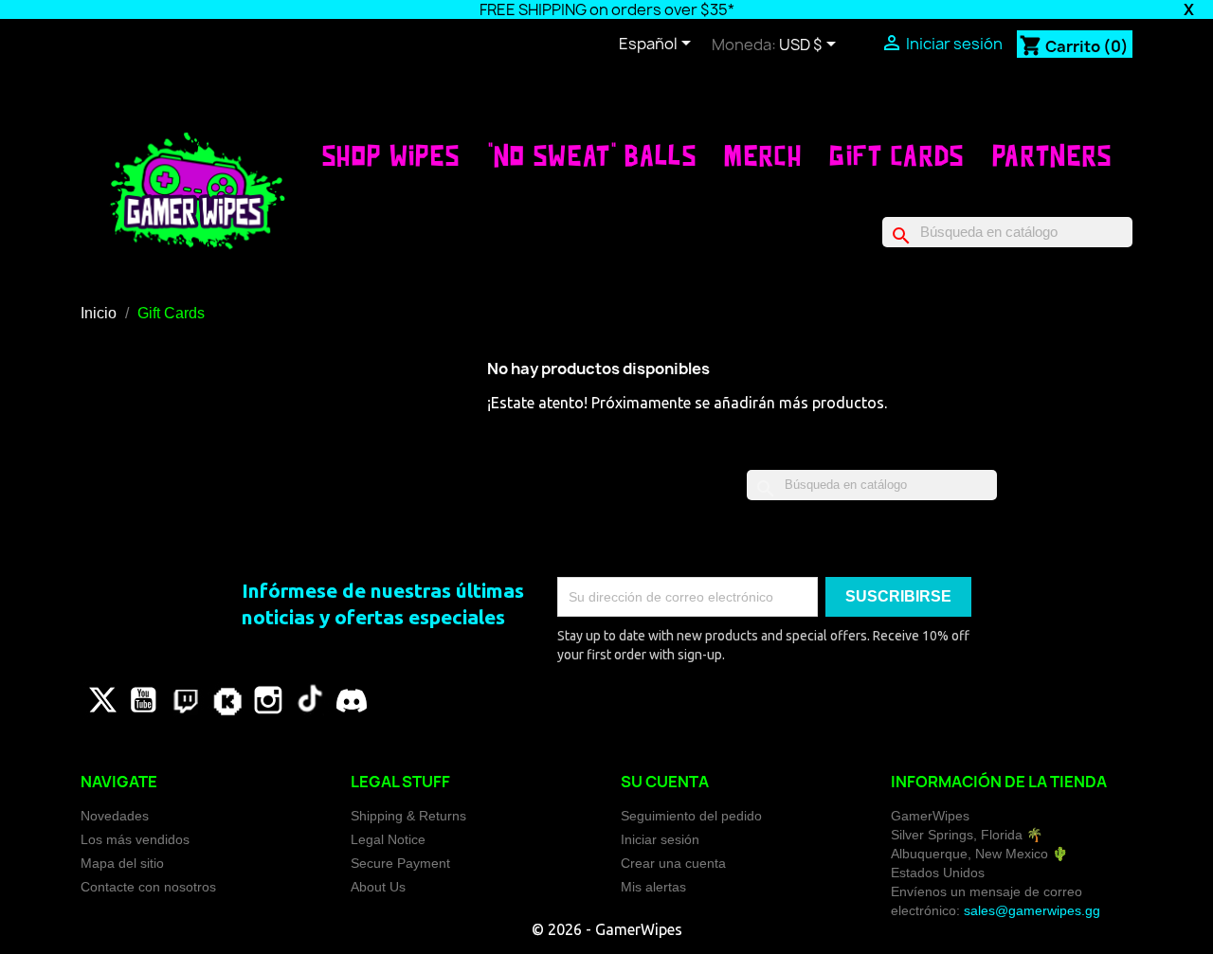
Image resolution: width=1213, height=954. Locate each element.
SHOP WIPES (391, 155)
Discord (352, 700)
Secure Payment (400, 863)
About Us (378, 886)
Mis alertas (653, 886)
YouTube (143, 700)
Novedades (115, 815)
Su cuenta (665, 781)
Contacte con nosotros (148, 886)
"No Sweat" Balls (592, 155)
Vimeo (226, 700)
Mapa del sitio (122, 863)
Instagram (268, 700)
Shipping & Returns (408, 815)
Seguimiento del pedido (691, 815)
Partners (1052, 155)
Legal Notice (388, 839)
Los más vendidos (135, 839)
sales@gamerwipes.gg (1032, 910)
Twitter (101, 700)
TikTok (310, 700)
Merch (763, 155)
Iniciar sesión (660, 839)
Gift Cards (896, 155)
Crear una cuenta (673, 863)
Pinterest (185, 700)
